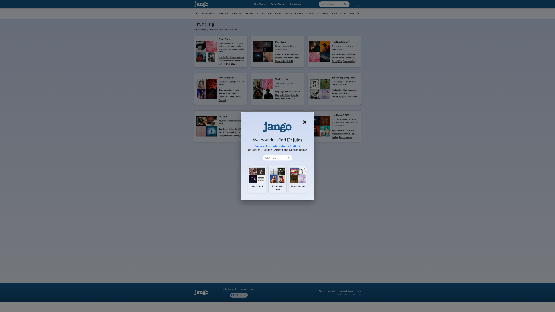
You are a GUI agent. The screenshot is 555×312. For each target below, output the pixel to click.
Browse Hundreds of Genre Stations (277, 146)
